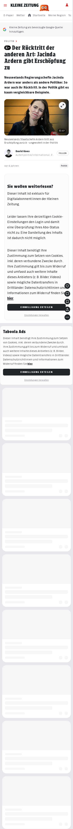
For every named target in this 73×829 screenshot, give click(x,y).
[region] (36, 15)
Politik (9, 41)
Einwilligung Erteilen (36, 307)
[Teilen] (67, 309)
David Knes (23, 151)
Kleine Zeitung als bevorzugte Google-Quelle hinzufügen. (36, 29)
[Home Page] (25, 5)
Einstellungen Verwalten (36, 315)
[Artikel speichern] (67, 301)
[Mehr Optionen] (67, 317)
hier (10, 298)
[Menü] (5, 5)
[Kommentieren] (67, 294)
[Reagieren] (67, 286)
